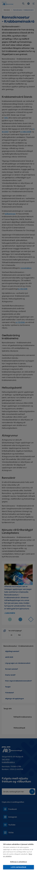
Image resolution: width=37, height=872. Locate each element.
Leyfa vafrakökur (18, 867)
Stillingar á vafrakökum (18, 862)
